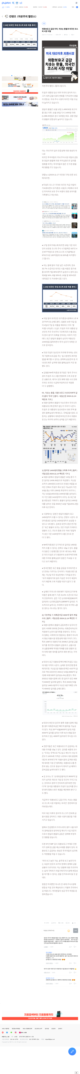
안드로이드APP (38, 1028)
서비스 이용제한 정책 (27, 1028)
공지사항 (47, 1028)
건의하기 (60, 1028)
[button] (11, 75)
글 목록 (47, 923)
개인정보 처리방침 (16, 1028)
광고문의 (53, 1028)
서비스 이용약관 (5, 1028)
